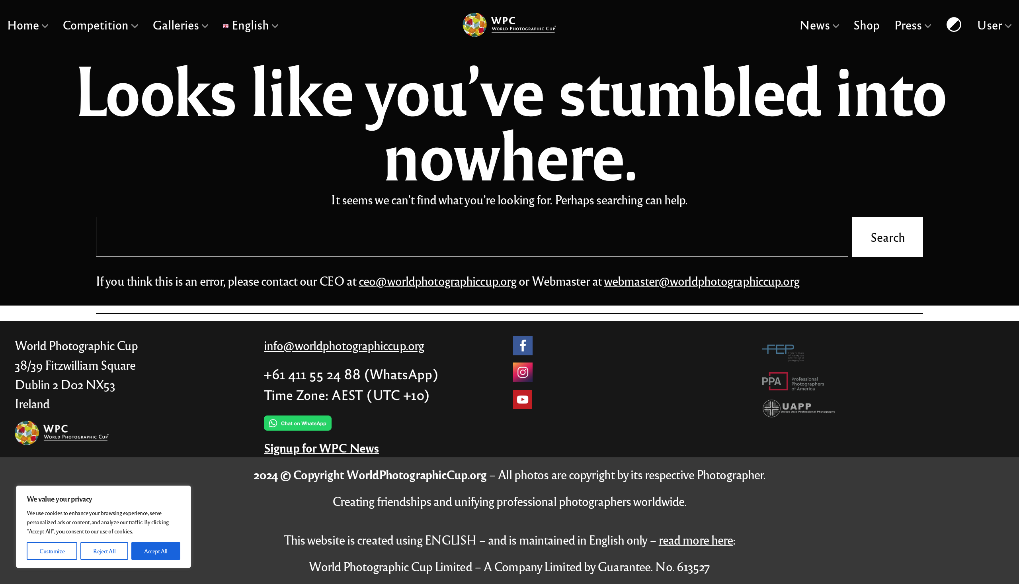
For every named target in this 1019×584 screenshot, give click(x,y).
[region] (103, 527)
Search (887, 236)
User (990, 24)
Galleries (175, 24)
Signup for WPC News (321, 448)
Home (23, 24)
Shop (867, 24)
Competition (96, 24)
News (814, 24)
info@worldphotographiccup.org (344, 345)
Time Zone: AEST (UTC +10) (347, 394)
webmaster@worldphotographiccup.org (701, 280)
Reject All (104, 551)
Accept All (156, 551)
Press (908, 24)
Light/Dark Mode (953, 24)
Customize (51, 551)
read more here (696, 539)
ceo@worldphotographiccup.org (437, 280)
